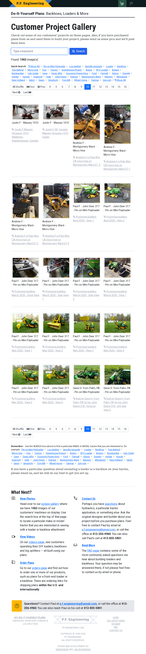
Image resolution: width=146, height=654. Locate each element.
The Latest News (116, 621)
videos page (36, 542)
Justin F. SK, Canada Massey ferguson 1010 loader (55, 133)
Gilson (115, 73)
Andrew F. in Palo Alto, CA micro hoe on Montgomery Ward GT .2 (86, 161)
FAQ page (93, 550)
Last (26, 92)
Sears (41, 80)
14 (112, 86)
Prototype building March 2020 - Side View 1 (55, 295)
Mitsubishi (122, 76)
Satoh (32, 80)
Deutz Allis (56, 73)
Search (80, 51)
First (32, 86)
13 (106, 86)
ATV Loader (102, 70)
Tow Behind (18, 70)
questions (111, 504)
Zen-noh (107, 80)
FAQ (116, 627)
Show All (35, 66)
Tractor (54, 70)
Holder (15, 76)
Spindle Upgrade (93, 66)
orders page (39, 568)
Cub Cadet (33, 73)
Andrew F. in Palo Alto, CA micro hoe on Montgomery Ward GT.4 (56, 239)
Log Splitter (75, 66)
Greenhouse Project (72, 70)
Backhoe (121, 66)
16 (125, 86)
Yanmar (95, 80)
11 (93, 86)
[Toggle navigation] (132, 3)
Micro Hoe (33, 70)
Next (15, 92)
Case (45, 73)
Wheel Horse (80, 80)
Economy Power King (77, 73)
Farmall (104, 73)
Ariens (89, 70)
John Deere (60, 76)
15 (119, 86)
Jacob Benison (82, 649)
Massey (109, 76)
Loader (109, 66)
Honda (26, 76)
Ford (94, 73)
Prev (42, 86)
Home (116, 617)
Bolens (115, 70)
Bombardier (18, 73)
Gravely (126, 73)
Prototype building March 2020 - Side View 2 (86, 295)
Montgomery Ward (91, 76)
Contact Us (115, 630)
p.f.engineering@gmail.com (98, 529)
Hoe (44, 70)
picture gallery (50, 504)
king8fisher (62, 649)
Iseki (48, 76)
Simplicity (53, 80)
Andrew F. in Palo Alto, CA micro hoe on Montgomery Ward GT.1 (117, 165)
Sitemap (115, 624)
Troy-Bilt (66, 80)
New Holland (18, 80)
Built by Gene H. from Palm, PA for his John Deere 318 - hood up (86, 402)
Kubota (74, 76)
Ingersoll (37, 76)
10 (87, 86)
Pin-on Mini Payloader (54, 66)
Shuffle (19, 86)
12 (100, 86)
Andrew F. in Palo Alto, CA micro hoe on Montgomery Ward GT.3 (25, 239)
